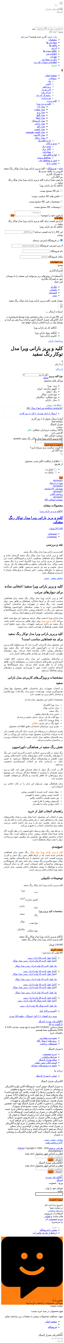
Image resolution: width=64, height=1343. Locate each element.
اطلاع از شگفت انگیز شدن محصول (42, 461)
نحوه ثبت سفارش (48, 1038)
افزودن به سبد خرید (53, 444)
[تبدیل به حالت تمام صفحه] (58, 1338)
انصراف (58, 1160)
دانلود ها (53, 45)
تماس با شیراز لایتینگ (46, 1076)
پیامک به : (48, 472)
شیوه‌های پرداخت (48, 1043)
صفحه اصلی (51, 1321)
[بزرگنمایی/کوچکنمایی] (61, 1338)
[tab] (30, 533)
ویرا (61, 341)
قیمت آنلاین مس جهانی (45, 1062)
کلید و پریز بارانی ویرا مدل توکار (46, 852)
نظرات (53, 56)
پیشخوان (52, 39)
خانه (61, 168)
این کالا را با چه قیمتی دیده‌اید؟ (48, 232)
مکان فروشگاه (55, 256)
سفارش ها (51, 42)
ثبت (61, 477)
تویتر (54, 295)
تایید (50, 1160)
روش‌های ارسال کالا (47, 1041)
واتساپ (53, 289)
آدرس (54, 48)
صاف (45, 377)
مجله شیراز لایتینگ (48, 1060)
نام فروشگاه (56, 251)
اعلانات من (51, 54)
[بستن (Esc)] (52, 1338)
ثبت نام (24, 37)
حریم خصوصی (49, 1054)
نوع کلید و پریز (56, 376)
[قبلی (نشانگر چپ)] (61, 1341)
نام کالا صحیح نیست (50, 191)
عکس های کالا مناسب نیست (46, 196)
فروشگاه (51, 168)
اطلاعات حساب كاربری (45, 62)
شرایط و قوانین (49, 1057)
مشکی (35, 723)
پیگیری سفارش (49, 59)
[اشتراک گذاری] (55, 1338)
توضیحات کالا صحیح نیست (47, 207)
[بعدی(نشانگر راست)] (58, 1341)
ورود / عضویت (56, 1199)
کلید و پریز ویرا (49, 621)
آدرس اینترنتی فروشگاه (51, 245)
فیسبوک (53, 292)
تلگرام (54, 287)
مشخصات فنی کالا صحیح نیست (44, 201)
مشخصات (52, 536)
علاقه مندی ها (50, 51)
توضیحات (52, 533)
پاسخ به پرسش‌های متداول (44, 1065)
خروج (54, 65)
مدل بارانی (53, 341)
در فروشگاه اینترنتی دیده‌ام (46, 240)
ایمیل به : (49, 469)
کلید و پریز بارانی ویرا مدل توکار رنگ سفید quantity (38, 438)
